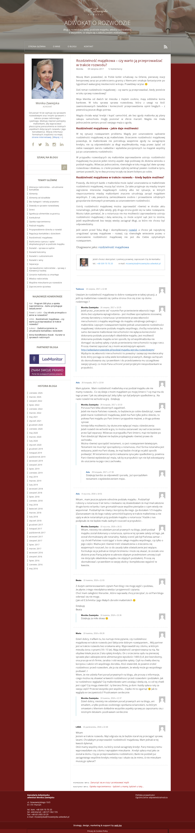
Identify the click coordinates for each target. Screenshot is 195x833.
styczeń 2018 (35, 520)
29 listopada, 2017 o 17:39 (103, 472)
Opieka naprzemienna (39, 221)
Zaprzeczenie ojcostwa (40, 286)
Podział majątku (36, 225)
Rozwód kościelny (37, 252)
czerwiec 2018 (36, 500)
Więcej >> (57, 137)
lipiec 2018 (34, 496)
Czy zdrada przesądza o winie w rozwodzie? (47, 313)
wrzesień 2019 (36, 460)
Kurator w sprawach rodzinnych (47, 336)
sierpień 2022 (35, 401)
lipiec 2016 (34, 560)
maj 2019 (33, 476)
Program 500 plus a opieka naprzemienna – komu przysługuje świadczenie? (45, 306)
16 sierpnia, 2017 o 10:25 (110, 307)
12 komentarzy (115, 69)
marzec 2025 (35, 397)
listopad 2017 (35, 528)
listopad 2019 (35, 452)
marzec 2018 (35, 512)
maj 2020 (33, 432)
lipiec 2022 (34, 405)
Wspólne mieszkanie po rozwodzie (45, 282)
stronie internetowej (41, 137)
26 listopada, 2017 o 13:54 (92, 383)
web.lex (118, 825)
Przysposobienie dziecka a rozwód (45, 229)
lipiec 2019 (34, 468)
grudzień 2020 (36, 424)
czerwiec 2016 (36, 564)
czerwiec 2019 (36, 472)
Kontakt (88, 46)
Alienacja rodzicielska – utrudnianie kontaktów (46, 188)
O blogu (72, 46)
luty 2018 (33, 516)
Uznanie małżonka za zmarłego (44, 274)
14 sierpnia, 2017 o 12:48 (96, 289)
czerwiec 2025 (36, 393)
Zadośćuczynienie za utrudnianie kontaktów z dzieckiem (46, 329)
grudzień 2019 (36, 448)
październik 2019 (37, 456)
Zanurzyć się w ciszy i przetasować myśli (110, 782)
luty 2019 (33, 484)
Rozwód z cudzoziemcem (41, 256)
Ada (78, 382)
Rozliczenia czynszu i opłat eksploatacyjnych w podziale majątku (47, 242)
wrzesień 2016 (36, 552)
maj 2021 (33, 417)
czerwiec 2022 (36, 409)
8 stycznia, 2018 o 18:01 (92, 494)
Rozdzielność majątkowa (40, 237)
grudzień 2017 (36, 524)
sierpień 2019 (35, 464)
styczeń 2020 (35, 444)
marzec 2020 (35, 436)
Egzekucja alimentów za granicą (44, 213)
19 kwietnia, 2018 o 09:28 (93, 633)
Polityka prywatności (145, 795)
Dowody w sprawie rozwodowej (44, 205)
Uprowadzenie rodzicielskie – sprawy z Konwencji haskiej (47, 269)
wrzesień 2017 (36, 536)
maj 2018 (33, 504)
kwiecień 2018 (36, 508)
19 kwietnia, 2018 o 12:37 (110, 698)
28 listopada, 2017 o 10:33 (111, 405)
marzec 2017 (35, 548)
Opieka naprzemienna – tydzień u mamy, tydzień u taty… (117, 786)
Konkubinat (34, 217)
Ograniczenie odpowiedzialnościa (151, 797)
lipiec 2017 (34, 544)
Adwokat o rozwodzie (97, 23)
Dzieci (32, 209)
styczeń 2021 (35, 420)
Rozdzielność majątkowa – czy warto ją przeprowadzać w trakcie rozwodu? (46, 322)
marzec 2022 (35, 413)
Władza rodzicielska (38, 278)
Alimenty (33, 193)
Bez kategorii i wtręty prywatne (44, 201)
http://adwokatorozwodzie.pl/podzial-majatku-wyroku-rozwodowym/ (117, 349)
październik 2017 (37, 532)
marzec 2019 (35, 480)
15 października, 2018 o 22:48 (95, 727)
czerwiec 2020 (36, 428)
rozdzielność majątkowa (113, 247)
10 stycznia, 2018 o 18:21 (111, 527)
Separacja (34, 264)
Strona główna (37, 46)
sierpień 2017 (35, 540)
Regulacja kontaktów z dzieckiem (44, 233)
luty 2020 (33, 440)
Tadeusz (80, 289)
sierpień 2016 (35, 556)
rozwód (133, 229)
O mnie (56, 46)
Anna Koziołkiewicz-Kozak (41, 334)
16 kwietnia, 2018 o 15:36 (110, 615)
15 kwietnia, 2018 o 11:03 (93, 580)
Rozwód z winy (36, 260)
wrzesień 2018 (36, 488)
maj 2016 (33, 568)
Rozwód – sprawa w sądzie (42, 248)
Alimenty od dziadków (39, 197)
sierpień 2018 (35, 492)
